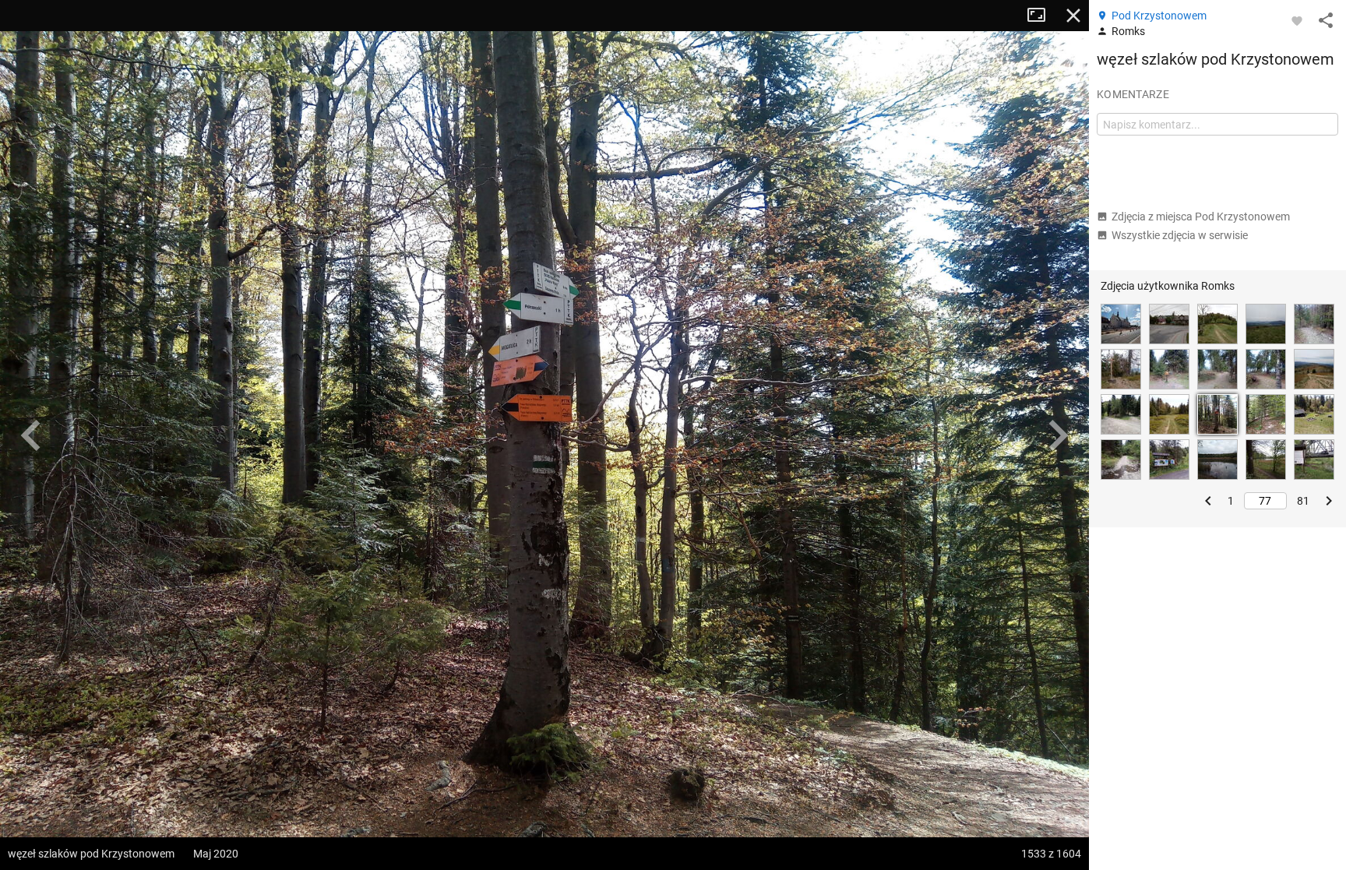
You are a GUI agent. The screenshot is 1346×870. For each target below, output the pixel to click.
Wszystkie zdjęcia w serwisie (1180, 235)
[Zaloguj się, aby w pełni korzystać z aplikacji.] (1296, 20)
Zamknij (1073, 15)
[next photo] (1058, 435)
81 (1303, 501)
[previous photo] (31, 435)
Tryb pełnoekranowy (1042, 15)
